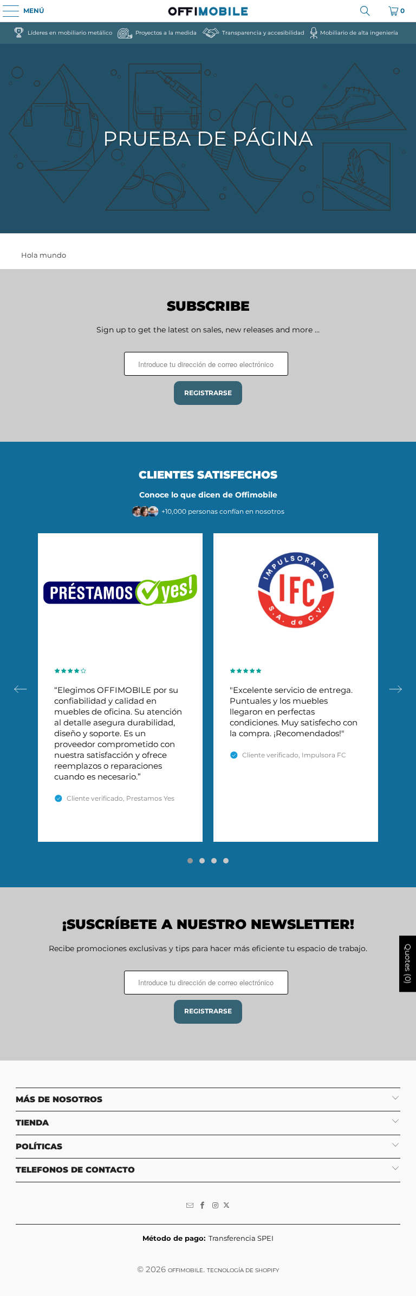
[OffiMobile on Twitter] (226, 1206)
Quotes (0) (408, 964)
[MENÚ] (5, 11)
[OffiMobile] (208, 11)
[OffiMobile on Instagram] (215, 1206)
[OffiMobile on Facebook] (202, 1206)
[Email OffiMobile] (190, 1206)
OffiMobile (185, 1270)
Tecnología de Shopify (243, 1270)
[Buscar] (365, 11)
